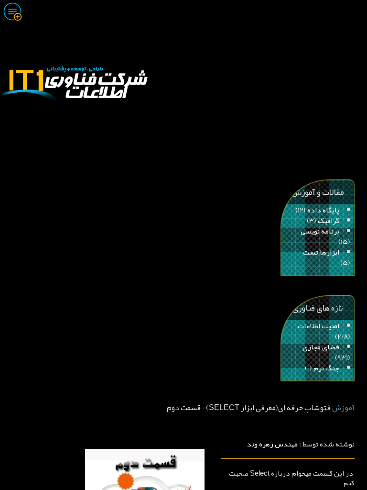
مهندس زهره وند (272, 444)
